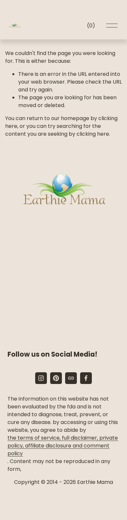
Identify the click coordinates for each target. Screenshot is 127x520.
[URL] (71, 378)
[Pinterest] (56, 378)
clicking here (93, 134)
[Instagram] (41, 378)
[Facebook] (86, 378)
